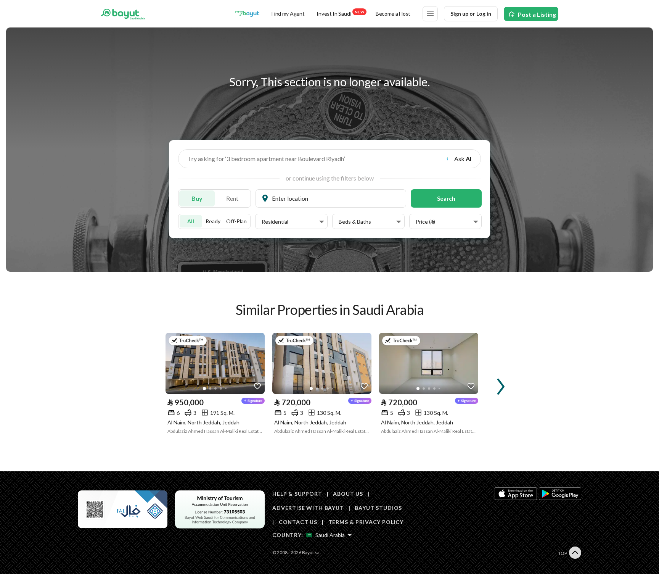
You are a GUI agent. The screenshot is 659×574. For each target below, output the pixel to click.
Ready (213, 221)
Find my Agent (288, 13)
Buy (197, 198)
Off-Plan (236, 221)
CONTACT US (298, 522)
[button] (293, 221)
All (190, 221)
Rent (232, 198)
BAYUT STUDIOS (378, 508)
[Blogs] (247, 13)
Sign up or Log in (470, 13)
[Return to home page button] (123, 14)
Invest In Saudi (340, 13)
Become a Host (393, 13)
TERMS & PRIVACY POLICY (365, 522)
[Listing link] (215, 363)
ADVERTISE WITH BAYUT (308, 508)
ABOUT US (348, 493)
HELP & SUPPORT (297, 493)
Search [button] (446, 198)
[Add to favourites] (257, 386)
